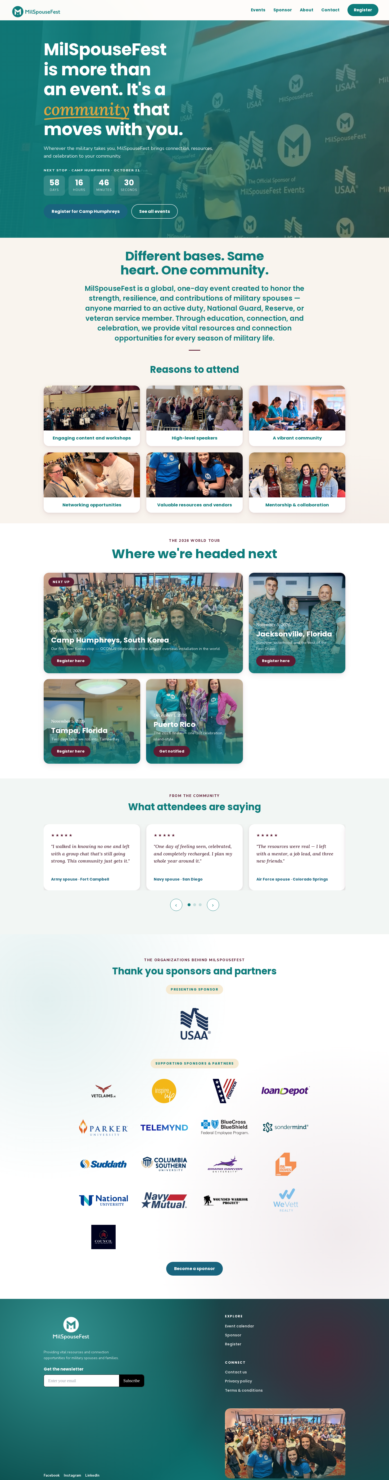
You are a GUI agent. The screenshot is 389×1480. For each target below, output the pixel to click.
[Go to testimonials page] (189, 904)
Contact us (236, 1372)
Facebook (52, 1475)
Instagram (72, 1475)
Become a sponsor (194, 1268)
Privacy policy (238, 1381)
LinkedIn (92, 1475)
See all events (154, 211)
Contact (330, 10)
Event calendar (239, 1326)
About (306, 10)
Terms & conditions (244, 1390)
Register (363, 10)
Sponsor (282, 10)
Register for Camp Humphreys (86, 211)
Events (258, 10)
